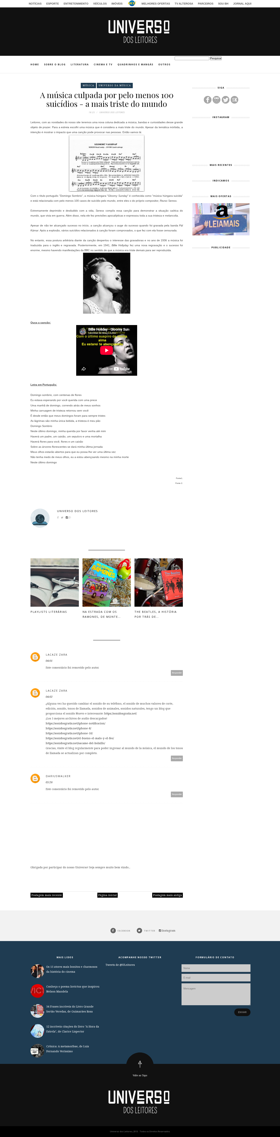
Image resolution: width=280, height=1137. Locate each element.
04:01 (49, 660)
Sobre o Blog (55, 64)
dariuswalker (58, 776)
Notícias (35, 3)
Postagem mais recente (46, 895)
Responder (177, 673)
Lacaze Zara (56, 654)
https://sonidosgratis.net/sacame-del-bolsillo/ (75, 743)
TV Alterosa (184, 3)
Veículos (100, 3)
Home (34, 64)
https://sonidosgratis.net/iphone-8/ (68, 728)
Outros (164, 64)
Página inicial (107, 895)
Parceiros (205, 3)
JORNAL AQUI (242, 3)
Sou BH (223, 3)
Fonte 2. (179, 483)
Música (88, 85)
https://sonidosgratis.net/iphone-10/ (69, 733)
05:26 (49, 782)
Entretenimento (76, 3)
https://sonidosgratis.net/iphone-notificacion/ (75, 723)
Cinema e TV (103, 64)
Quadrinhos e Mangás (135, 64)
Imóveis (116, 3)
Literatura (80, 64)
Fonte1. (179, 478)
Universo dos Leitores (77, 511)
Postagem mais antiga (167, 895)
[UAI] (132, 4)
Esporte (52, 3)
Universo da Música (115, 85)
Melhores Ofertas (156, 3)
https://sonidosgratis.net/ (120, 713)
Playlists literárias (48, 612)
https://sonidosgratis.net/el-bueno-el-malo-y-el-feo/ (80, 738)
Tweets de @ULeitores (120, 965)
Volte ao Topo (140, 1075)
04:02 (49, 696)
